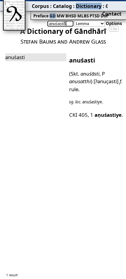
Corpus (40, 6)
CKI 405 (78, 114)
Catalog (62, 6)
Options (114, 23)
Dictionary (89, 6)
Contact (111, 13)
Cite (113, 28)
